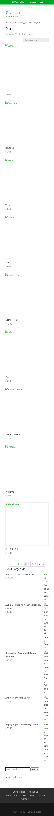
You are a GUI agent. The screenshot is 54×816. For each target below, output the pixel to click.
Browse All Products (15, 777)
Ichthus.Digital (33, 811)
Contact (25, 798)
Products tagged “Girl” (22, 22)
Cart (24, 795)
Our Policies (19, 791)
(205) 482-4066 (18, 2)
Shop (32, 795)
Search (35, 769)
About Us (33, 791)
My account (12, 795)
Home (8, 22)
